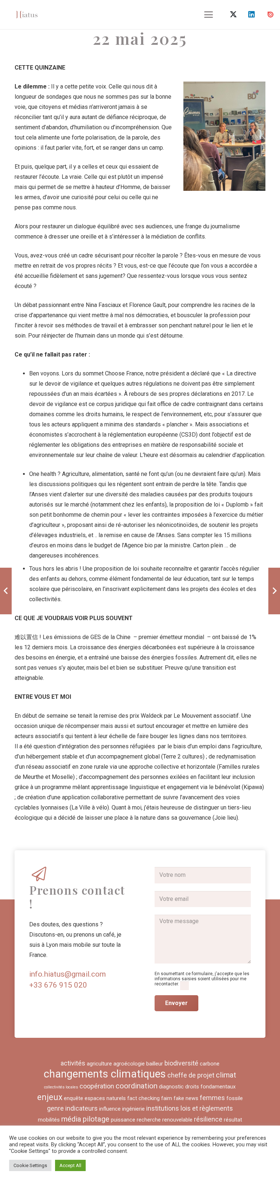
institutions (162, 1108)
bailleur (154, 1063)
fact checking (143, 1098)
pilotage (96, 1119)
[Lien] (27, 14)
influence (110, 1109)
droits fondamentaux (210, 1086)
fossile (234, 1098)
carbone (209, 1063)
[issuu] (270, 14)
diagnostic (171, 1086)
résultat (233, 1119)
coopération (96, 1086)
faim (166, 1098)
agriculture (99, 1063)
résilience (208, 1119)
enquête (73, 1098)
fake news (186, 1098)
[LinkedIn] (251, 14)
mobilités (49, 1119)
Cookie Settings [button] (30, 1165)
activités (73, 1063)
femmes (212, 1098)
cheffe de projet (190, 1075)
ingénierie (133, 1109)
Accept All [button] (70, 1165)
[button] (209, 14)
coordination (137, 1085)
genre (55, 1108)
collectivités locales (61, 1087)
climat (226, 1075)
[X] (233, 14)
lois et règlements (206, 1108)
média (71, 1119)
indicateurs (81, 1108)
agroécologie (129, 1063)
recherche (149, 1119)
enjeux (49, 1097)
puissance (123, 1119)
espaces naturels (105, 1098)
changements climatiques (105, 1074)
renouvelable (177, 1119)
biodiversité (181, 1063)
